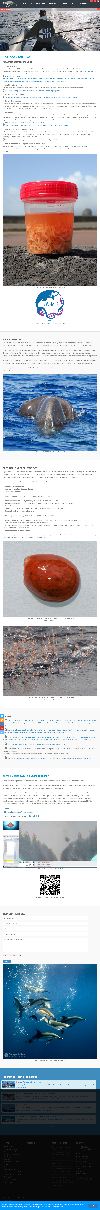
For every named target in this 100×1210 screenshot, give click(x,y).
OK (93, 1205)
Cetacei (64, 4)
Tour (25, 4)
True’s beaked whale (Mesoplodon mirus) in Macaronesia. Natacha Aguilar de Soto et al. (34, 140)
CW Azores (83, 4)
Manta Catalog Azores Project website (18, 812)
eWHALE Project (49, 321)
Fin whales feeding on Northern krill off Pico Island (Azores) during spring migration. (32, 91)
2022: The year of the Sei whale (30, 1082)
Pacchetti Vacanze (38, 4)
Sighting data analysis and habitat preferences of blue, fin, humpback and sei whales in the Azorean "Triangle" (41, 97)
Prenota (93, 40)
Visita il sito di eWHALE (12, 76)
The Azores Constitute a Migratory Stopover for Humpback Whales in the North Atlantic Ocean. (37, 125)
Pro (73, 4)
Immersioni (53, 4)
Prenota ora (5, 9)
